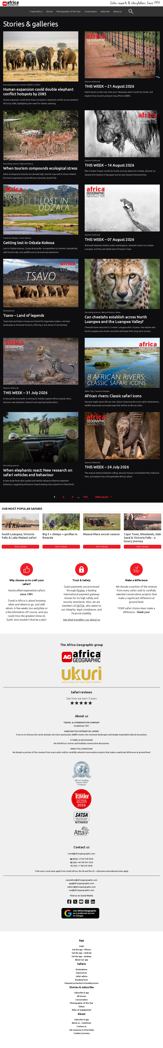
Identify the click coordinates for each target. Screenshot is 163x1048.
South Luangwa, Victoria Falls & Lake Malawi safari (19, 536)
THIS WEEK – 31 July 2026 (25, 393)
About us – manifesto (81, 1023)
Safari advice (81, 976)
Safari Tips (89, 391)
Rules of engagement (81, 1010)
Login (81, 946)
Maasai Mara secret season (101, 534)
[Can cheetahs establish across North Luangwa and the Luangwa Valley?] (122, 285)
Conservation (91, 11)
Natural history (26, 164)
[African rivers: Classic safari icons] (122, 363)
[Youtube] (81, 901)
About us (117, 11)
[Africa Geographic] (11, 3)
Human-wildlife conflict (30, 85)
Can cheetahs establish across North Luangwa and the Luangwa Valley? (116, 319)
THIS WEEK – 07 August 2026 (109, 239)
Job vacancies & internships (81, 1030)
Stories (49, 11)
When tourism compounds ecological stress (40, 168)
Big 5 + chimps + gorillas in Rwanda (60, 536)
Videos (81, 1007)
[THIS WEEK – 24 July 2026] (122, 436)
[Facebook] (69, 901)
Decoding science (11, 85)
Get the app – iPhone (81, 950)
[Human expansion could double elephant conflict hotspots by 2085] (40, 57)
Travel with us (36, 11)
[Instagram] (87, 901)
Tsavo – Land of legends (23, 315)
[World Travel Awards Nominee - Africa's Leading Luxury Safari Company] (81, 785)
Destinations (8, 311)
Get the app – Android (81, 953)
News (118, 312)
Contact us (81, 1026)
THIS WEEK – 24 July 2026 (107, 467)
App (81, 940)
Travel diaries (25, 238)
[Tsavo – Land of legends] (40, 284)
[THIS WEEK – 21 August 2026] (122, 55)
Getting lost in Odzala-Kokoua (28, 243)
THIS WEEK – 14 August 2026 (109, 165)
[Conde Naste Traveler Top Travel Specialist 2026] (81, 808)
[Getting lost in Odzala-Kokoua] (40, 210)
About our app (81, 960)
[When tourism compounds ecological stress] (40, 136)
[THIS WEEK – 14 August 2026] (122, 134)
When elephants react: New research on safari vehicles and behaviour (37, 472)
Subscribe (105, 11)
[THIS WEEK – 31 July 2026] (40, 362)
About (81, 1014)
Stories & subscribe (81, 987)
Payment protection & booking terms (82, 983)
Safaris (81, 963)
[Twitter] (75, 901)
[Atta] (81, 835)
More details (20, 546)
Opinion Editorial (92, 82)
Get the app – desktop (81, 956)
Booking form (81, 980)
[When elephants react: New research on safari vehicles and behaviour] (40, 438)
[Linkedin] (93, 901)
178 (85, 496)
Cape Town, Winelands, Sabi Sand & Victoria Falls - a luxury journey (142, 538)
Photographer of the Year (69, 11)
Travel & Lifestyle (10, 238)
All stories (81, 996)
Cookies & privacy (82, 1033)
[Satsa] (81, 823)
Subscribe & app (81, 993)
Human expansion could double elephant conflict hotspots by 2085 (38, 91)
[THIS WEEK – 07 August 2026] (122, 209)
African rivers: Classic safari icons (113, 396)
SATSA (80, 605)
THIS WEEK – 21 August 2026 (109, 86)
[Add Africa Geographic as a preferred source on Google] (81, 918)
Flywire (81, 590)
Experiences (81, 973)
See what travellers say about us (81, 619)
